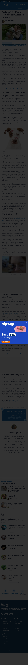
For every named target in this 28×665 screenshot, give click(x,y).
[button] (26, 322)
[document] (14, 332)
